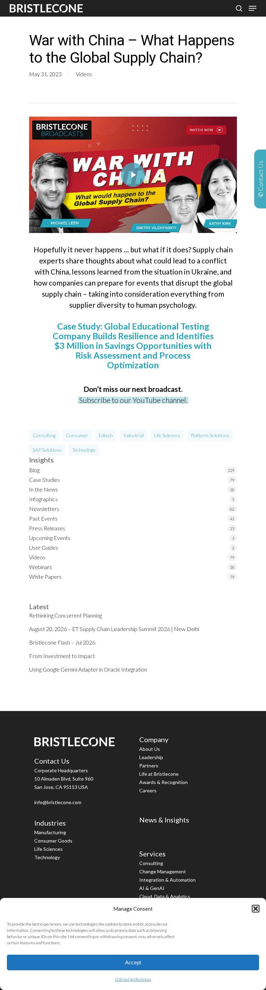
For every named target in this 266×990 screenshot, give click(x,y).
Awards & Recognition (163, 782)
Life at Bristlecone (159, 774)
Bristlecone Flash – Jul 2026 (62, 642)
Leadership (151, 757)
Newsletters (44, 508)
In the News (43, 489)
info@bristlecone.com (57, 802)
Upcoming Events (49, 537)
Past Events (43, 518)
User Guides (43, 547)
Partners (148, 765)
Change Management (162, 871)
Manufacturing (50, 832)
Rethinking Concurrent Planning (65, 615)
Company (153, 739)
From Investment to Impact (62, 655)
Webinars (40, 567)
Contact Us (51, 761)
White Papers (45, 576)
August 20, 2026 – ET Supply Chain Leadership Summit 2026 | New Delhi (114, 629)
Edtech (106, 435)
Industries (50, 823)
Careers (148, 790)
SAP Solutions (47, 450)
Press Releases (47, 528)
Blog (34, 470)
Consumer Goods (53, 841)
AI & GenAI (152, 888)
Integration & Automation (167, 880)
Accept (133, 962)
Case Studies (44, 479)
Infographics (43, 499)
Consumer (77, 435)
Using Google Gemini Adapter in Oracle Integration (88, 669)
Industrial (133, 435)
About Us (149, 749)
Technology (84, 450)
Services (152, 853)
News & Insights (164, 820)
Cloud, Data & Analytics (164, 896)
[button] (255, 908)
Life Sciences (167, 435)
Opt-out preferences (133, 979)
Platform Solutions (209, 435)
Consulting (44, 435)
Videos (84, 74)
